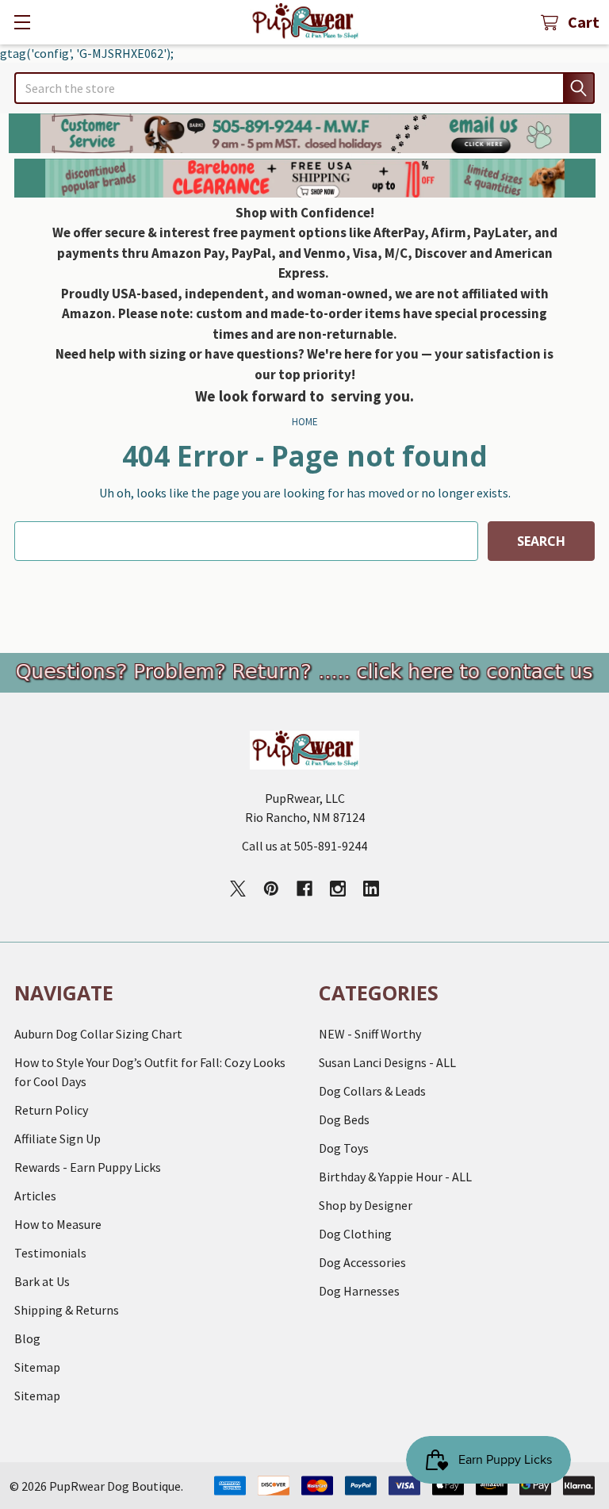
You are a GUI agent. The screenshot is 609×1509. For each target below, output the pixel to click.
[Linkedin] (371, 888)
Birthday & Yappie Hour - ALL (395, 1177)
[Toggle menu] (22, 22)
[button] (305, 133)
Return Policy (51, 1110)
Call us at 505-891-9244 (304, 846)
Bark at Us (42, 1281)
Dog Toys (344, 1148)
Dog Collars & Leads (372, 1091)
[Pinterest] (271, 888)
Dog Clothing (355, 1234)
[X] (238, 888)
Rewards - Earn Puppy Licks (87, 1167)
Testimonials (50, 1253)
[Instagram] (338, 888)
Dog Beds (344, 1119)
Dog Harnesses (359, 1291)
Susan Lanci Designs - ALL (387, 1062)
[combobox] (304, 88)
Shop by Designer (365, 1205)
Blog (27, 1338)
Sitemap (37, 1367)
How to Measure (58, 1224)
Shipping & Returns (66, 1310)
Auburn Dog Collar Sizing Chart (98, 1034)
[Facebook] (304, 888)
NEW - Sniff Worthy (370, 1034)
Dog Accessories (362, 1262)
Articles (35, 1196)
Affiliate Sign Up (57, 1138)
